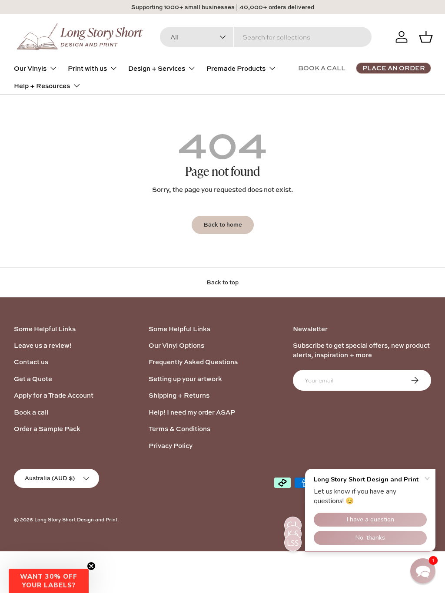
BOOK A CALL (321, 67)
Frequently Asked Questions (193, 361)
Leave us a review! (43, 345)
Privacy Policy (171, 445)
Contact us (31, 361)
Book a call (31, 412)
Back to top (222, 282)
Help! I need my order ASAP (192, 412)
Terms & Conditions (179, 428)
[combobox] (266, 37)
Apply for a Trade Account (53, 395)
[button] (49, 581)
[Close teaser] (91, 566)
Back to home (222, 224)
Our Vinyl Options (176, 345)
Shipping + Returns (179, 395)
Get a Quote (33, 378)
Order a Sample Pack (47, 428)
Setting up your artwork (185, 378)
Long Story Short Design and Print (75, 519)
